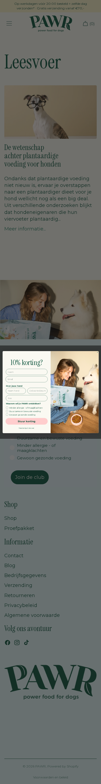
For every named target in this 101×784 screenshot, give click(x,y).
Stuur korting (26, 421)
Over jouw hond (14, 386)
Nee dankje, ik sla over (26, 428)
